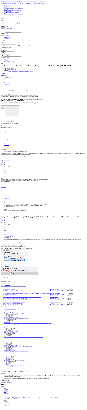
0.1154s (8, 404)
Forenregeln (6, 389)
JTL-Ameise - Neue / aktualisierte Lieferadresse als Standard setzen (15, 290)
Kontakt (10, 382)
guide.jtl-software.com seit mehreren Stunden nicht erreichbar (14, 302)
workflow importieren (22, 71)
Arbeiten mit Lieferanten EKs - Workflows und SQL (12, 304)
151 (4, 79)
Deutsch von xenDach (52, 397)
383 (4, 141)
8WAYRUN (16, 398)
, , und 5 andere (11, 131)
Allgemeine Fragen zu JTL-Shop (56, 299)
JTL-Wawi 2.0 (52, 303)
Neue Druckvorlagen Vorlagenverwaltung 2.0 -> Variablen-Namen (15, 298)
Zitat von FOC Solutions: (8, 236)
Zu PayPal (10, 121)
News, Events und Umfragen (55, 293)
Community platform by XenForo (12, 397)
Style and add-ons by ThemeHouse (39, 397)
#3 (4, 176)
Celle (5, 82)
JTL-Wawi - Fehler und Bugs (55, 302)
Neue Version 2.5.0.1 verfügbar (8, 295)
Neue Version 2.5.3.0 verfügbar (9, 289)
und (7, 285)
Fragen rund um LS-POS (54, 289)
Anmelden (2, 386)
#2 (4, 147)
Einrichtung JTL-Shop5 (54, 297)
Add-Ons (24, 397)
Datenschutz (6, 391)
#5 (4, 234)
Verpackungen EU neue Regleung (9, 294)
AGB (5, 392)
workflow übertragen (29, 71)
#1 (4, 87)
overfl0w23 (13, 68)
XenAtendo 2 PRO (4, 398)
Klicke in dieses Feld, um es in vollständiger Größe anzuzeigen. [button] (15, 210)
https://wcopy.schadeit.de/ (9, 120)
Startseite (2, 382)
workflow (9, 71)
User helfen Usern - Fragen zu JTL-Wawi (57, 290)
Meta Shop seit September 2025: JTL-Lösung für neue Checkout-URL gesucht (17, 299)
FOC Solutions (3, 133)
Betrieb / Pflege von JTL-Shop (55, 300)
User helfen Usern (7, 322)
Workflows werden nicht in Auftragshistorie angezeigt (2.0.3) (13, 303)
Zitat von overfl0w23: (8, 202)
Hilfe (5, 382)
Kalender (7, 382)
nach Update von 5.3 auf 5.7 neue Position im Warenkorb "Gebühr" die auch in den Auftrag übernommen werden (22, 297)
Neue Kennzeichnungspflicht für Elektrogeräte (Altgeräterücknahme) (15, 300)
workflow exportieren (14, 71)
